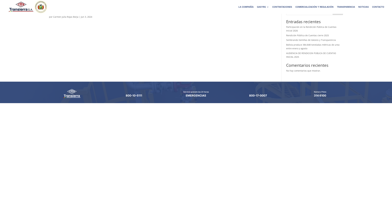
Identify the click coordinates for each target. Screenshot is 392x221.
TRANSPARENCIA (346, 7)
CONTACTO (378, 7)
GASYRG (261, 7)
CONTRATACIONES (282, 7)
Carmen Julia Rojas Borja (65, 16)
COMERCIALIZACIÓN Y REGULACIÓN (314, 7)
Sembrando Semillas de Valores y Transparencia (311, 40)
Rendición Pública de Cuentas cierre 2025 (307, 35)
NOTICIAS (363, 7)
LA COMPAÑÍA (246, 7)
